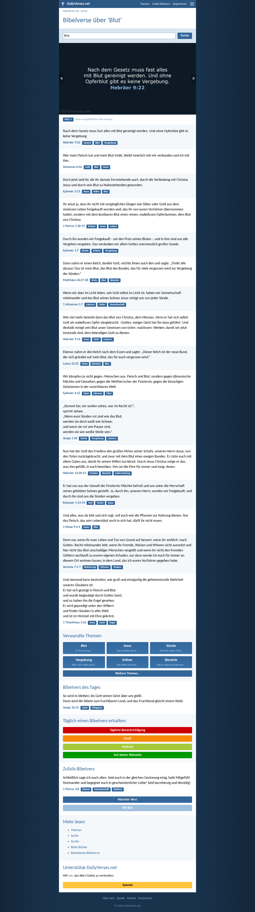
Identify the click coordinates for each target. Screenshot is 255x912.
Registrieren (180, 4)
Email (127, 738)
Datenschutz (145, 898)
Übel (108, 393)
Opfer (102, 304)
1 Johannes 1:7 (73, 304)
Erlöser (92, 226)
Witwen (104, 567)
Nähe (96, 191)
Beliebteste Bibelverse (85, 853)
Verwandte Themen (82, 636)
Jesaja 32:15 (71, 707)
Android (127, 746)
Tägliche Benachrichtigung (127, 730)
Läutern (90, 304)
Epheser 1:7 (70, 250)
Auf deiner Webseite (127, 755)
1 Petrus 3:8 (71, 789)
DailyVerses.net (71, 11)
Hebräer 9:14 (71, 339)
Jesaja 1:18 (70, 438)
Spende (128, 885)
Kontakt (131, 898)
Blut (97, 143)
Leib (87, 167)
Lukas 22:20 (70, 363)
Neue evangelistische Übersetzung (93, 119)
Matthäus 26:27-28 (75, 280)
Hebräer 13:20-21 (74, 473)
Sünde (85, 250)
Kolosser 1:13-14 (74, 502)
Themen (144, 4)
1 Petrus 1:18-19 (74, 226)
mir (70, 875)
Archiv (75, 841)
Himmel (97, 393)
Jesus (106, 167)
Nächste (117, 789)
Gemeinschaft (117, 304)
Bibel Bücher (79, 847)
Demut (86, 789)
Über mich (108, 898)
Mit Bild (127, 808)
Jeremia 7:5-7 (72, 567)
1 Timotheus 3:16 (74, 622)
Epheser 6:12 (71, 393)
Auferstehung (122, 473)
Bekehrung (90, 567)
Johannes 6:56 (72, 167)
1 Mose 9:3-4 (71, 527)
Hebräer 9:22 (71, 142)
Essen (86, 527)
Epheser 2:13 (71, 191)
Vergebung (110, 143)
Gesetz (87, 143)
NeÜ (67, 119)
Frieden (93, 473)
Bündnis (114, 280)
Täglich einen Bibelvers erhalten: (95, 721)
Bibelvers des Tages (81, 687)
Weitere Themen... (127, 673)
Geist (96, 339)
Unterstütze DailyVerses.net (90, 867)
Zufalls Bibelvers (161, 4)
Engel (112, 622)
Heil (90, 503)
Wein (94, 280)
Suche (84, 11)
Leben (113, 226)
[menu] (192, 5)
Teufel (100, 503)
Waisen (117, 567)
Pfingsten (97, 708)
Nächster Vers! (127, 799)
